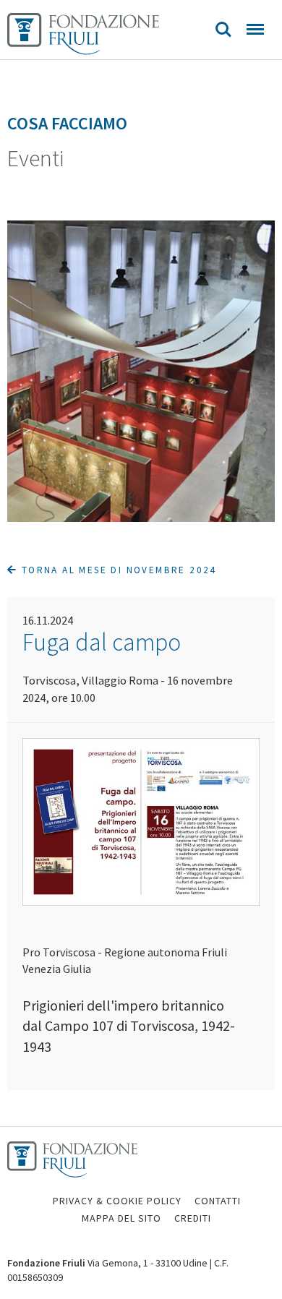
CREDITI (192, 1218)
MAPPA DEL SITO (121, 1218)
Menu (255, 30)
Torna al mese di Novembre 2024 (116, 570)
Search (223, 30)
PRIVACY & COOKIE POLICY (117, 1200)
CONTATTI (218, 1200)
